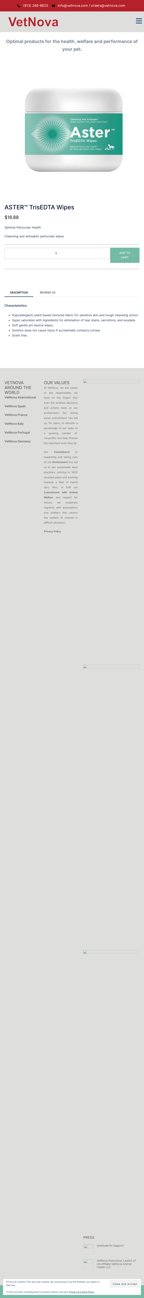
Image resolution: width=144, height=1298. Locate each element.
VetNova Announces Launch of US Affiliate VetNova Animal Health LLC (116, 1264)
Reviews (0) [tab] (48, 292)
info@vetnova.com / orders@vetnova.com (91, 6)
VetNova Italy (14, 423)
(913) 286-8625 (35, 6)
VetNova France (15, 415)
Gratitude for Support (110, 1245)
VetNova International (20, 397)
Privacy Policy (52, 531)
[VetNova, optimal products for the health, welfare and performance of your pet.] (32, 21)
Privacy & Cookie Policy (81, 1291)
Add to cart (124, 255)
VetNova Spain (15, 406)
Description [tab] (19, 292)
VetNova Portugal (17, 432)
